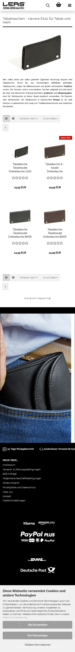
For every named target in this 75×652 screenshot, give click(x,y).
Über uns (8, 492)
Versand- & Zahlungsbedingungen (22, 469)
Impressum (9, 465)
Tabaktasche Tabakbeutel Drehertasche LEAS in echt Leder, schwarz (20, 168)
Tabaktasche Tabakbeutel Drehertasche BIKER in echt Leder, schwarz (20, 233)
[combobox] (28, 118)
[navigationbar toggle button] (69, 5)
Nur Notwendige (37, 635)
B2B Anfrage (10, 473)
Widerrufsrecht (11, 483)
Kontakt (7, 496)
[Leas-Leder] (12, 5)
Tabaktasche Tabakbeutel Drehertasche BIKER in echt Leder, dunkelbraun (54, 233)
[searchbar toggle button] (47, 5)
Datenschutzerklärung (15, 617)
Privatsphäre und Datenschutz (19, 487)
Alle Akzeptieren (37, 624)
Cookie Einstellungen (14, 500)
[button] (6, 118)
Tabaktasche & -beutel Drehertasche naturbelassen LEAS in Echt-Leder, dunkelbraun (54, 168)
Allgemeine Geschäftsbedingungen (22, 478)
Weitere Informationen (38, 644)
